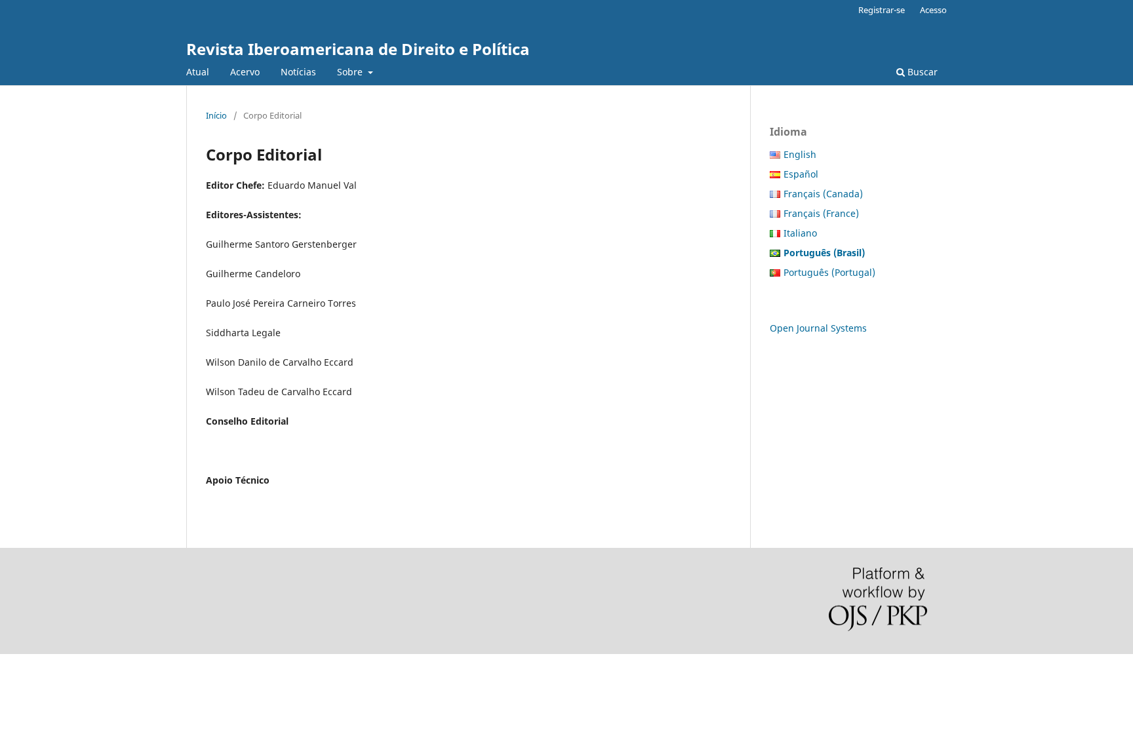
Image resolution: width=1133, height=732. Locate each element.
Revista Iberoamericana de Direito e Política (358, 49)
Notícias (298, 72)
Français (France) (821, 213)
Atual (197, 72)
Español (801, 174)
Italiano (800, 233)
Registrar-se (881, 10)
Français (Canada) (823, 193)
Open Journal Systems (818, 328)
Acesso (933, 10)
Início (216, 115)
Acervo (245, 72)
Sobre (351, 72)
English (800, 154)
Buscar (921, 72)
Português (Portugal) (829, 272)
